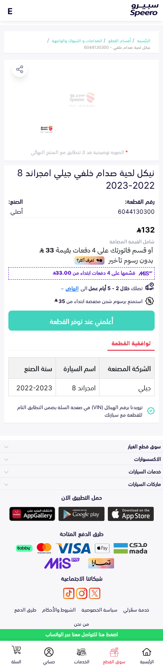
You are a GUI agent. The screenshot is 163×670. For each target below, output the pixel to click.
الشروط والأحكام (59, 609)
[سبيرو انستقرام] (81, 593)
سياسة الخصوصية (99, 609)
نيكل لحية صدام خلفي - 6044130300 (117, 47)
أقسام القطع (119, 40)
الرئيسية (143, 40)
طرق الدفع (25, 609)
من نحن (81, 623)
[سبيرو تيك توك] (68, 593)
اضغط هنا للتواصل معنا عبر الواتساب (82, 634)
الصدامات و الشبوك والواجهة (77, 40)
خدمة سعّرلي (136, 609)
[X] (94, 593)
